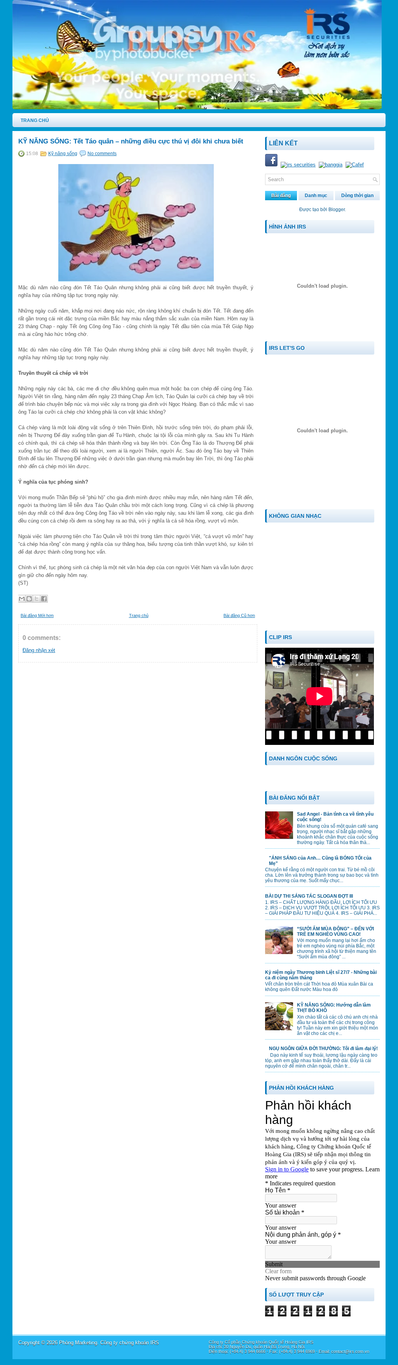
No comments (102, 153)
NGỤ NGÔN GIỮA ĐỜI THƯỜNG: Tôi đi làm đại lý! (323, 1048)
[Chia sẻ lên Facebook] (44, 599)
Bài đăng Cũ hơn (239, 615)
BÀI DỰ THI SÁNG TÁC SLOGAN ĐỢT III (309, 896)
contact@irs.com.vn (350, 1351)
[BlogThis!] (29, 599)
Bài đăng (281, 195)
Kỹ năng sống (62, 153)
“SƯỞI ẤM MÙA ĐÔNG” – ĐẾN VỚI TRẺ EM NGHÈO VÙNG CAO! (335, 931)
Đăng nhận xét (39, 650)
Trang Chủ (35, 120)
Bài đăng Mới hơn (37, 615)
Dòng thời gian (357, 195)
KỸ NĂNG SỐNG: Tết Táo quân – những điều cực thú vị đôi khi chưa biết (130, 141)
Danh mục (316, 195)
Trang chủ (138, 615)
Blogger (336, 209)
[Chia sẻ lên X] (36, 599)
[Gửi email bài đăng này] (22, 599)
